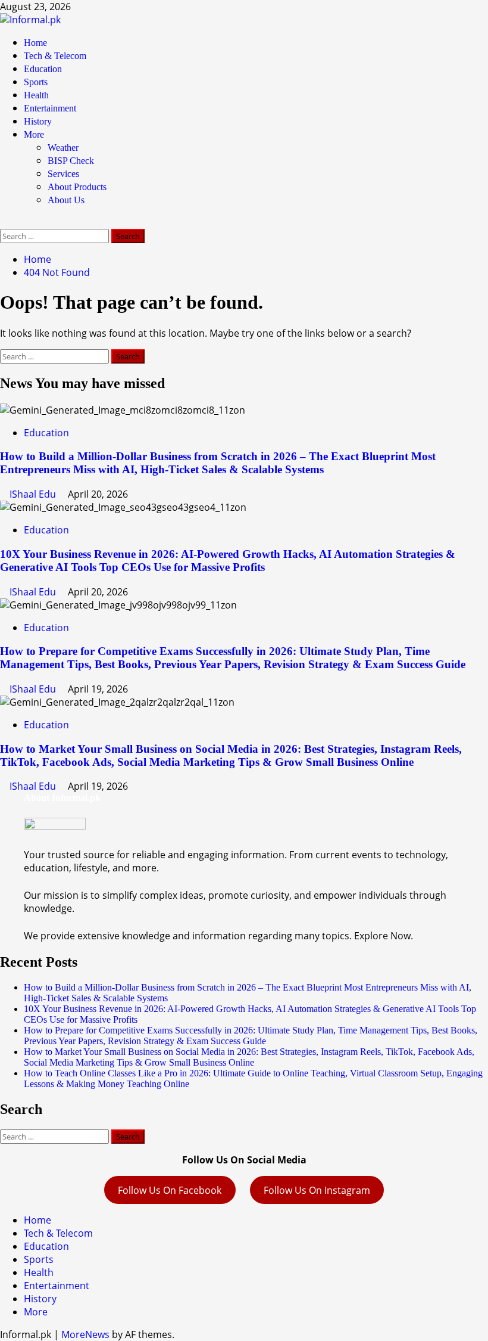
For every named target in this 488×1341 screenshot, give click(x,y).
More (34, 134)
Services (63, 174)
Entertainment (50, 108)
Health (36, 95)
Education (43, 69)
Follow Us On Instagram (317, 1190)
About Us (66, 200)
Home (35, 43)
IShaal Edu (34, 494)
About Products (77, 187)
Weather (63, 147)
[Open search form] (3, 222)
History (38, 121)
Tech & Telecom (55, 56)
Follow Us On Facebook (169, 1190)
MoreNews (85, 1334)
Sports (36, 82)
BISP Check (71, 161)
